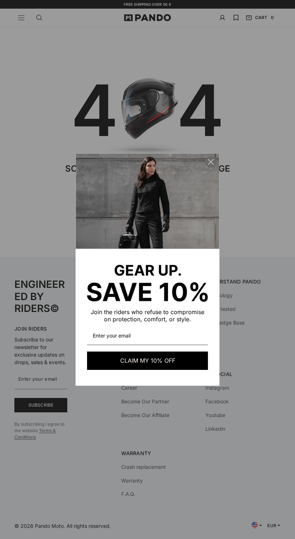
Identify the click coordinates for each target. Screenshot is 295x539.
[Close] (210, 162)
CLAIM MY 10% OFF (147, 360)
